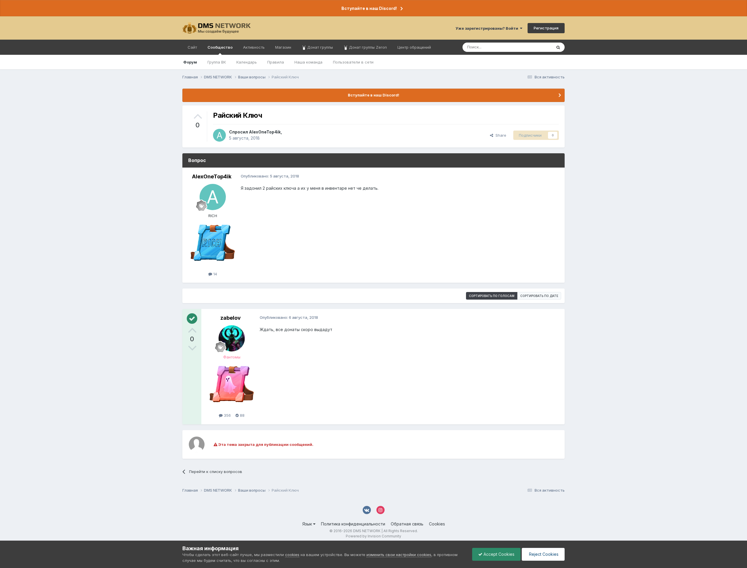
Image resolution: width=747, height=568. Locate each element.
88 (242, 415)
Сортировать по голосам (491, 296)
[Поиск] (558, 47)
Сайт (192, 47)
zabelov (230, 318)
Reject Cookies (543, 554)
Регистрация (546, 28)
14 (214, 274)
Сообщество (220, 47)
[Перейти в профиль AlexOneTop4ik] (219, 135)
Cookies (437, 523)
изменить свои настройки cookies (398, 554)
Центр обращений (414, 47)
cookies (292, 554)
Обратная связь (407, 523)
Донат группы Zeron (367, 47)
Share (499, 135)
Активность (254, 47)
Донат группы (319, 47)
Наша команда (308, 62)
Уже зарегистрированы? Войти (487, 28)
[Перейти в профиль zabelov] (232, 338)
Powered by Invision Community (373, 536)
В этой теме (533, 47)
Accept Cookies (498, 554)
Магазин (283, 47)
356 (227, 415)
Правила (275, 62)
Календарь (246, 62)
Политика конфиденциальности (353, 523)
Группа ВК (216, 62)
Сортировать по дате (539, 296)
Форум (190, 62)
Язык (307, 523)
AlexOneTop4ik (265, 131)
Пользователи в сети (353, 62)
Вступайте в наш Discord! (369, 8)
